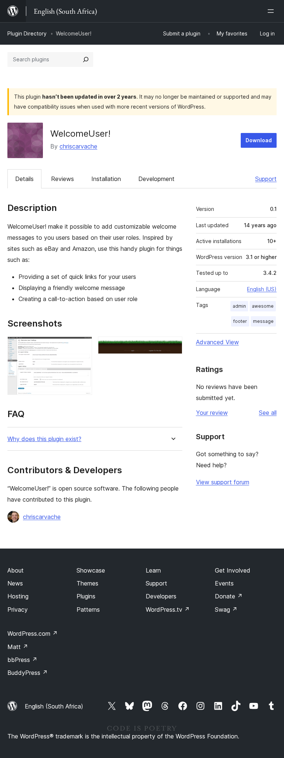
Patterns (88, 609)
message (263, 321)
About (15, 570)
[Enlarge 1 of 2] (82, 346)
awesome (263, 306)
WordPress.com (32, 633)
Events (224, 583)
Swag (226, 609)
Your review (212, 412)
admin (239, 306)
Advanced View (217, 342)
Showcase (91, 570)
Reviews (62, 178)
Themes (87, 583)
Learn (153, 570)
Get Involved (232, 570)
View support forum (222, 482)
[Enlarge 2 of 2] (172, 346)
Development (156, 178)
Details (24, 178)
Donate (229, 596)
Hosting (17, 596)
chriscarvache (78, 146)
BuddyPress (27, 672)
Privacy (17, 609)
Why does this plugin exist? (44, 439)
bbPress (22, 659)
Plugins (86, 596)
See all (268, 412)
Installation (106, 178)
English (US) (262, 289)
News (15, 583)
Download (259, 140)
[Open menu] (272, 11)
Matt (17, 647)
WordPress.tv (168, 609)
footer (240, 321)
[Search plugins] (85, 59)
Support (266, 178)
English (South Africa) (54, 706)
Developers (161, 596)
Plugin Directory (27, 33)
